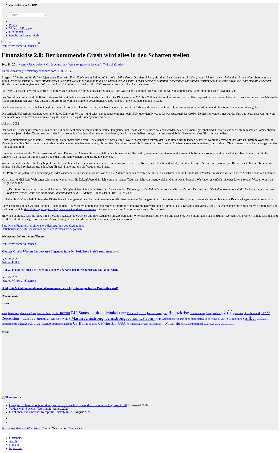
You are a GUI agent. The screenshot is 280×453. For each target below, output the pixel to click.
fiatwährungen (157, 313)
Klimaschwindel (60, 318)
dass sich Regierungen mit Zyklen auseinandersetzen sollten (60, 209)
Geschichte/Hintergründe (24, 35)
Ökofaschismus (227, 324)
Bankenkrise (13, 313)
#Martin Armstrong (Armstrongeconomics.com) (72, 64)
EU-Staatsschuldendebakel (94, 312)
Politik (13, 25)
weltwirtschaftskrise (153, 324)
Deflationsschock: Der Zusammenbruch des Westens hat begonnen (42, 229)
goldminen (238, 313)
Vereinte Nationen (134, 324)
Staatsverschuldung (62, 323)
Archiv (13, 441)
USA (122, 323)
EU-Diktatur (61, 313)
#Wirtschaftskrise (113, 64)
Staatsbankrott (9, 323)
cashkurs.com (15, 397)
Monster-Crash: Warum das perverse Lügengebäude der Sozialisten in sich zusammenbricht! (61, 251)
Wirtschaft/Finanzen (21, 28)
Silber (250, 318)
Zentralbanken (195, 323)
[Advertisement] (116, 364)
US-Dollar (80, 323)
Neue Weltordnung (165, 318)
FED (142, 313)
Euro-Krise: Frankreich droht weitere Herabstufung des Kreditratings (43, 225)
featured (7, 45)
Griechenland (252, 313)
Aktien (4, 313)
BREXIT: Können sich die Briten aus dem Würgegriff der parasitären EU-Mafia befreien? (60, 269)
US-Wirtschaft (107, 323)
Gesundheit (16, 32)
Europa (131, 313)
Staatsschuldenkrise (34, 323)
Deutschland (44, 313)
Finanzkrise (178, 312)
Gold (227, 312)
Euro (122, 313)
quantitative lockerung (204, 318)
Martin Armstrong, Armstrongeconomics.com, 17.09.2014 (36, 71)
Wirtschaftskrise (175, 323)
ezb (136, 313)
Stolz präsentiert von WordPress (21, 428)
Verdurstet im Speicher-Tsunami (28, 408)
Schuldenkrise (235, 318)
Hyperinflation (27, 319)
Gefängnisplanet (213, 313)
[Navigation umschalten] (10, 12)
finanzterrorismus (197, 313)
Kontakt (14, 444)
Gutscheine (16, 437)
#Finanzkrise (34, 64)
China (33, 313)
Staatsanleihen (263, 319)
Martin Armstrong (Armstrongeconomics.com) (113, 318)
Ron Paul (222, 319)
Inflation (41, 318)
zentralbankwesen (212, 324)
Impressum (15, 448)
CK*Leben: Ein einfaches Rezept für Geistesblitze (39, 412)
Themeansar (75, 428)
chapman (25, 313)
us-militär (93, 324)
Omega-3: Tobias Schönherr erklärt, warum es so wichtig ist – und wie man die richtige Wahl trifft (68, 405)
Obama (180, 318)
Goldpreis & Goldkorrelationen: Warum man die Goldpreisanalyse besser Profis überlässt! (60, 288)
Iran (48, 319)
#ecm (22, 64)
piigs (187, 318)
